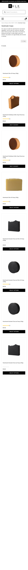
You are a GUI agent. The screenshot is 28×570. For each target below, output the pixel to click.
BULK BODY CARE (13, 22)
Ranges (6, 22)
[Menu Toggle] (2, 19)
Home (2, 22)
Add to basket (14, 124)
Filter (24, 41)
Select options (14, 83)
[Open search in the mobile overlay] (14, 12)
